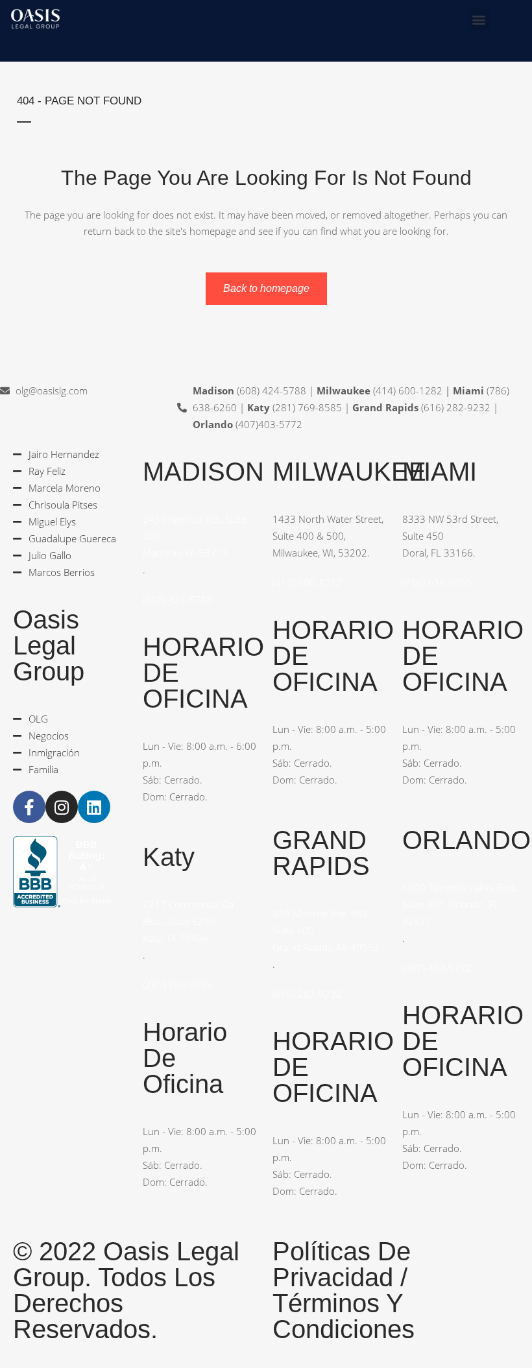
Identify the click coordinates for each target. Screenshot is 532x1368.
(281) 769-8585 (177, 984)
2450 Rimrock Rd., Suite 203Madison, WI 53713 (195, 535)
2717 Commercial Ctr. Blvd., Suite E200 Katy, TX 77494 (190, 921)
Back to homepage (266, 288)
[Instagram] (61, 807)
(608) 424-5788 (177, 599)
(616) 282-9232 (307, 993)
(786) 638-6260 (437, 582)
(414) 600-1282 (307, 582)
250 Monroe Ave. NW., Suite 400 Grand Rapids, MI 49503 (326, 930)
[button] (479, 19)
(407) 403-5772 (437, 967)
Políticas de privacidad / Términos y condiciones (343, 1290)
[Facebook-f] (29, 807)
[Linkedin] (94, 807)
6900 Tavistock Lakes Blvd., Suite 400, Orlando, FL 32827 (460, 904)
